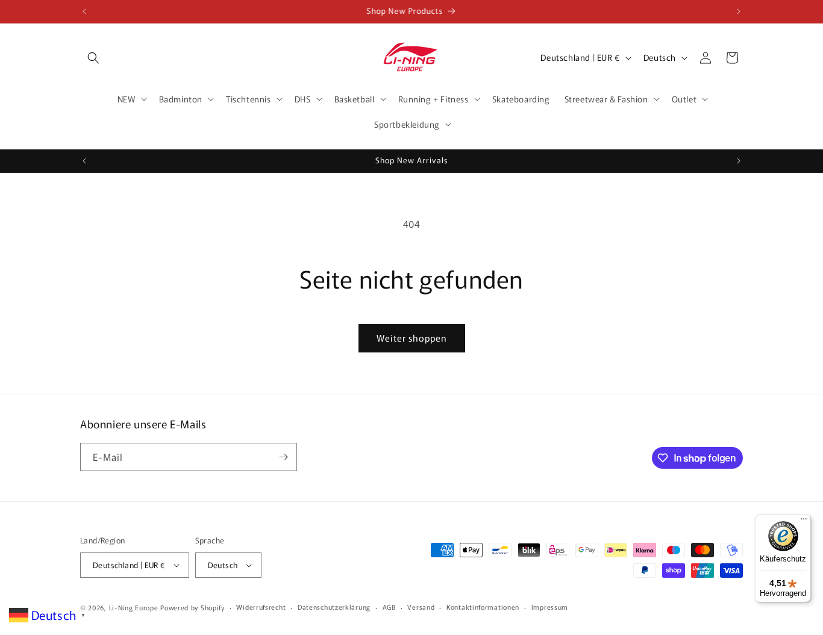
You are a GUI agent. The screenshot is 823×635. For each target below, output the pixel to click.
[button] (93, 58)
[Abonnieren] (283, 457)
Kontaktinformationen (482, 607)
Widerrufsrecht (261, 607)
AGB (389, 607)
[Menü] (803, 522)
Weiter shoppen (412, 337)
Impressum (549, 607)
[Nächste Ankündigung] (738, 11)
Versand (420, 607)
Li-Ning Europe (133, 607)
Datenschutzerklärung (334, 607)
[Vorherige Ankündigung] (84, 11)
